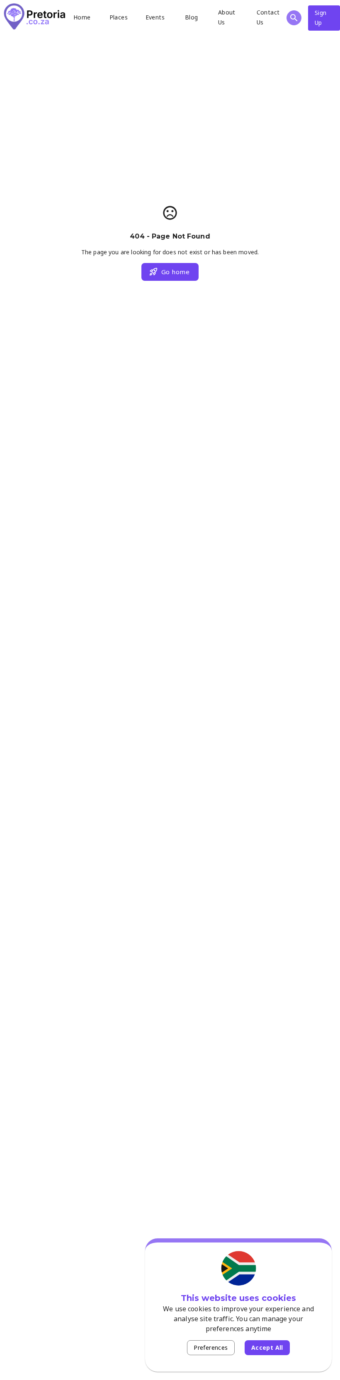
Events (155, 17)
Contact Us (268, 17)
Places (118, 17)
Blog (191, 17)
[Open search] (294, 17)
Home (82, 17)
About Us (227, 17)
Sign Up (321, 18)
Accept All (267, 1347)
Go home (175, 272)
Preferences (211, 1347)
